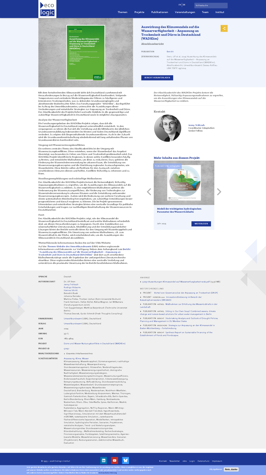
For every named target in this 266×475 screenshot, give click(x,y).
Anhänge (145, 278)
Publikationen (159, 12)
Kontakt (163, 461)
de (184, 5)
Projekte (139, 12)
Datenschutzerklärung (108, 473)
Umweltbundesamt (73, 319)
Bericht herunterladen (157, 78)
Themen (122, 12)
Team (205, 12)
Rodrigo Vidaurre (72, 287)
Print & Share (224, 28)
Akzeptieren (215, 469)
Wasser (85, 359)
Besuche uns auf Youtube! (114, 460)
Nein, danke (231, 469)
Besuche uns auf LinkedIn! (103, 460)
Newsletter (175, 461)
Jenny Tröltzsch (71, 285)
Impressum (217, 461)
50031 (66, 349)
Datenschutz (203, 461)
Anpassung (69, 359)
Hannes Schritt (70, 290)
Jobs (185, 461)
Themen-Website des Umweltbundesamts (69, 247)
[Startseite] (47, 9)
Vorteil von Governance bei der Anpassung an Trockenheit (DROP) (186, 293)
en (180, 5)
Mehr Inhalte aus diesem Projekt (177, 158)
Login (192, 461)
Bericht (170, 52)
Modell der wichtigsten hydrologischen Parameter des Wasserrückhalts (179, 210)
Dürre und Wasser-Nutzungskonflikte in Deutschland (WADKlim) (94, 344)
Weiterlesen (201, 224)
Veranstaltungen (185, 12)
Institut (219, 12)
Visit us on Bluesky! (125, 460)
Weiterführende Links (152, 289)
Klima (78, 359)
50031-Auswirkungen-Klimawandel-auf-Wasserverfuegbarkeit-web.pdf (176, 282)
